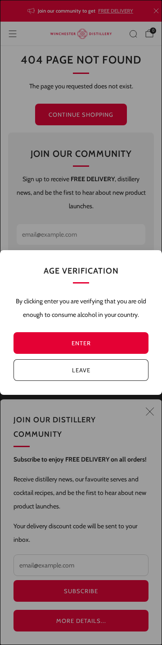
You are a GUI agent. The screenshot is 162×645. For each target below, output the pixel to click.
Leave (81, 370)
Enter (81, 343)
